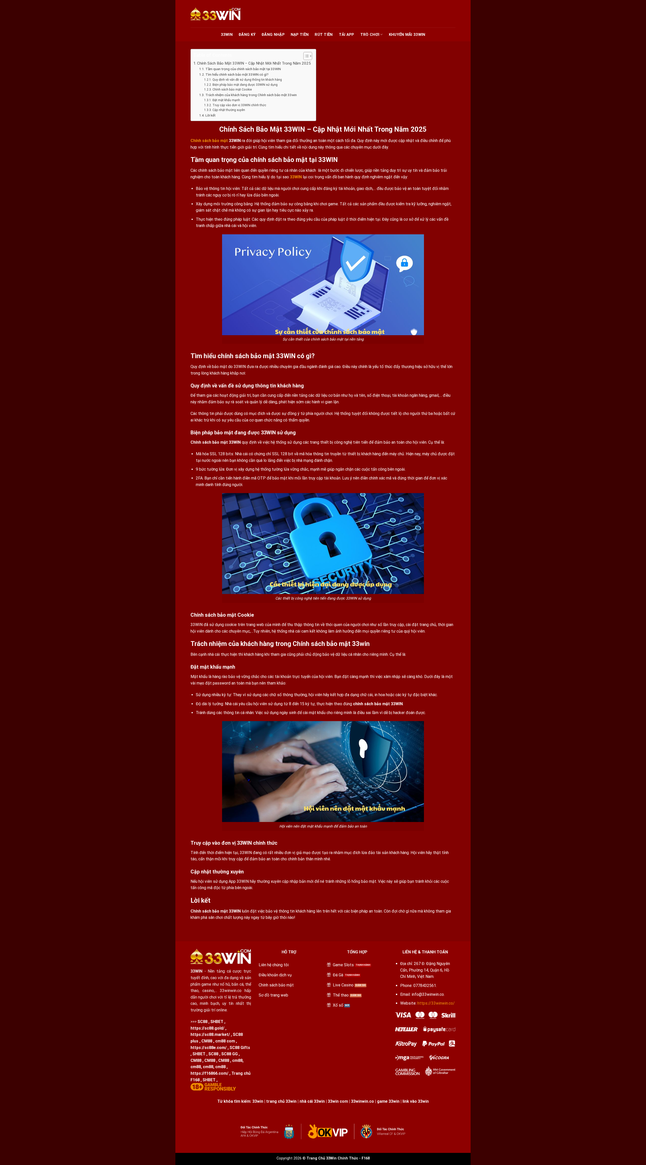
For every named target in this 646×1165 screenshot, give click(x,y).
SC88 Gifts (240, 1047)
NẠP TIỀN (300, 34)
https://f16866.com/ (209, 1073)
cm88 (237, 1060)
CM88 (206, 1041)
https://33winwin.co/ (436, 1003)
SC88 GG (229, 1054)
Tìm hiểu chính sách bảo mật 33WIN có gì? (236, 74)
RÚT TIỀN (324, 34)
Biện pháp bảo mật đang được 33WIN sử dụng (244, 85)
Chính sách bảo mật (209, 140)
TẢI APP (346, 34)
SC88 (202, 1021)
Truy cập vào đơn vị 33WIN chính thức (239, 105)
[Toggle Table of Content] (305, 56)
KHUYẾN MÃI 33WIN (407, 34)
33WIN (227, 34)
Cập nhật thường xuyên (228, 110)
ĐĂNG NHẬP (273, 34)
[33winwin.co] (222, 14)
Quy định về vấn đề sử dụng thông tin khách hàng (247, 79)
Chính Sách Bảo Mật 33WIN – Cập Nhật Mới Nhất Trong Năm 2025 (254, 63)
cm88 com (225, 1041)
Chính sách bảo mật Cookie (232, 89)
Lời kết (210, 115)
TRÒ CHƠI (369, 34)
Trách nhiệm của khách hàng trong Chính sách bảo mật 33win (251, 95)
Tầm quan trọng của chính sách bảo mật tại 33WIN (243, 69)
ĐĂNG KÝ (247, 34)
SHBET (216, 1021)
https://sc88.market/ (210, 1034)
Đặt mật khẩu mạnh (226, 100)
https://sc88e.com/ (209, 1047)
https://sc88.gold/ (207, 1028)
